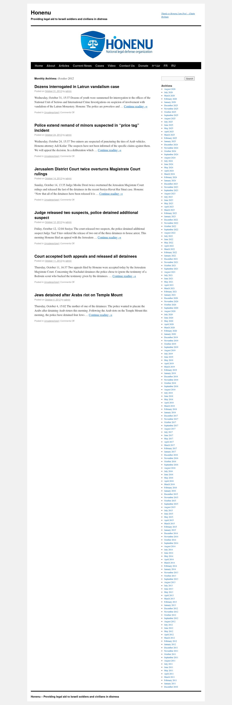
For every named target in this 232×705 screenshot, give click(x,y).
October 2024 (170, 151)
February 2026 (170, 98)
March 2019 (169, 366)
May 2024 (168, 167)
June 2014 (168, 552)
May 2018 (168, 399)
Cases (99, 66)
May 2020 (168, 320)
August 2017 (169, 428)
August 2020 (169, 311)
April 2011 (169, 673)
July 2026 (168, 92)
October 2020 (170, 304)
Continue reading (135, 106)
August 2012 (169, 621)
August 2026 (169, 88)
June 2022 (168, 239)
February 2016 (170, 487)
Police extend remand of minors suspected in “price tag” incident (86, 127)
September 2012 (171, 618)
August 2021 (169, 271)
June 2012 (168, 627)
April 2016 (169, 480)
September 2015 (171, 503)
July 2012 (168, 624)
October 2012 (170, 614)
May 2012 (168, 631)
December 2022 (171, 219)
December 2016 (171, 454)
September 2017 (171, 425)
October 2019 (170, 343)
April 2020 (169, 324)
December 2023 (171, 183)
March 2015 (169, 523)
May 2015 (168, 516)
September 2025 (171, 115)
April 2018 (169, 402)
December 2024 (171, 144)
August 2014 (169, 546)
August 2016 (169, 467)
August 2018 (169, 389)
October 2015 (170, 500)
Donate (143, 66)
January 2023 (170, 216)
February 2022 (170, 252)
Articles (64, 66)
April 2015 (169, 520)
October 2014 (170, 539)
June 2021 (168, 278)
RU (173, 66)
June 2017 (168, 435)
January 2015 (170, 529)
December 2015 (171, 494)
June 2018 (168, 396)
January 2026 (170, 102)
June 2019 (168, 356)
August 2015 (169, 507)
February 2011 (170, 680)
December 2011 (171, 647)
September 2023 (171, 190)
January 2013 (170, 605)
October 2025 (170, 111)
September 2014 (171, 542)
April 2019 (169, 363)
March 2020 (169, 327)
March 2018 (169, 405)
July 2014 (168, 549)
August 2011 (169, 660)
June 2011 (168, 667)
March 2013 (169, 598)
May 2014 (168, 556)
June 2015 (168, 513)
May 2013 (168, 591)
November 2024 (171, 147)
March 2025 (169, 134)
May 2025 (168, 128)
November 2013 (171, 572)
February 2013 (170, 601)
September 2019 (171, 347)
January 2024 (170, 180)
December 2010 (171, 686)
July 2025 (168, 121)
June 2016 (168, 474)
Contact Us (127, 66)
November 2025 (171, 108)
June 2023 (168, 200)
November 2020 (171, 301)
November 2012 (171, 611)
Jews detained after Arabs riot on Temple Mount (78, 294)
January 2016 (170, 490)
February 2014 (170, 565)
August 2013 (169, 582)
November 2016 (171, 458)
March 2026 (169, 95)
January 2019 (170, 373)
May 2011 (168, 670)
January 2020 (170, 333)
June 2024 (168, 164)
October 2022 (170, 226)
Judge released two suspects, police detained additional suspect (86, 215)
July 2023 (168, 196)
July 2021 (168, 275)
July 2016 (168, 471)
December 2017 (171, 415)
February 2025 (170, 137)
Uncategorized (51, 112)
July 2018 (168, 392)
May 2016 (168, 477)
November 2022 (171, 222)
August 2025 (169, 118)
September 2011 (171, 657)
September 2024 (171, 154)
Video (112, 66)
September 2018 (171, 386)
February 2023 (170, 213)
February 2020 (170, 330)
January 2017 (170, 451)
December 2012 (171, 608)
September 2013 (171, 578)
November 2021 (171, 262)
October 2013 (170, 575)
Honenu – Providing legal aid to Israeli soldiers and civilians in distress (75, 696)
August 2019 (169, 350)
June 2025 (168, 124)
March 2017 (169, 445)
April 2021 (169, 284)
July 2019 (168, 353)
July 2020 (168, 314)
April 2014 (169, 559)
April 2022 (169, 245)
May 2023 (168, 203)
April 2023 (169, 206)
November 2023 (171, 186)
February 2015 (170, 526)
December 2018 (171, 376)
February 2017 (170, 448)
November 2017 (171, 418)
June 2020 (168, 317)
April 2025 (169, 131)
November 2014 (171, 536)
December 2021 (171, 258)
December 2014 (171, 533)
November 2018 (171, 379)
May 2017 (168, 438)
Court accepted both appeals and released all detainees (85, 256)
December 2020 (171, 298)
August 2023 (169, 193)
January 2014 (170, 569)
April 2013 (169, 595)
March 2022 (169, 249)
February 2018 (170, 409)
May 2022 (168, 242)
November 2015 (171, 497)
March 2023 (169, 209)
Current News (82, 66)
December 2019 (171, 337)
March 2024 (169, 173)
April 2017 (169, 441)
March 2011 (169, 676)
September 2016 (171, 464)
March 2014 (169, 562)
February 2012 (170, 640)
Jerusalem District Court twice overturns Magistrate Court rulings (87, 171)
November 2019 (171, 340)
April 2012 (169, 634)
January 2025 (170, 141)
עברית (156, 66)
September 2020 (171, 307)
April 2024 (169, 170)
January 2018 (170, 412)
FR (166, 66)
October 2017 (170, 422)
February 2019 (170, 369)
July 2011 (168, 663)
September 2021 (171, 268)
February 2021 (170, 291)
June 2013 (168, 588)
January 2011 (170, 683)
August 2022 (169, 232)
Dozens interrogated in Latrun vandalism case (76, 86)
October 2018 (170, 382)
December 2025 (171, 105)
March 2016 (169, 484)
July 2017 (168, 431)
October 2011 (170, 654)
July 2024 (168, 160)
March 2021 (169, 288)
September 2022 (171, 229)
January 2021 (170, 294)
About (51, 66)
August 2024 (169, 157)
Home (39, 66)
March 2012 (169, 637)
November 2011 (171, 650)
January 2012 (170, 644)
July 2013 (168, 585)
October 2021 (170, 265)
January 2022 (170, 255)
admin (68, 91)
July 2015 (168, 510)
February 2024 (170, 177)
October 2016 (170, 461)
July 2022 (168, 235)
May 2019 (168, 360)
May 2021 (168, 281)
